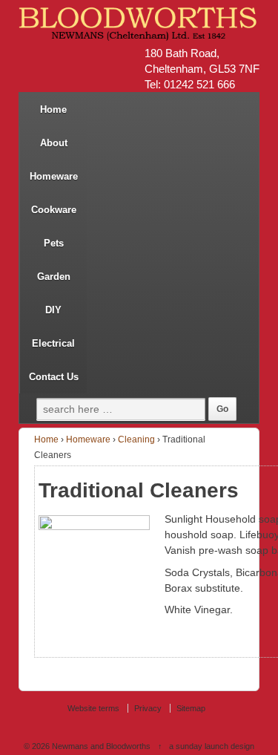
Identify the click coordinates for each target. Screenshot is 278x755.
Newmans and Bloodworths (101, 746)
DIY (53, 310)
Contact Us (54, 376)
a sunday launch (198, 746)
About (53, 142)
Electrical (53, 343)
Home (53, 109)
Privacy (148, 708)
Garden (53, 276)
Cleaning (136, 439)
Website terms (93, 708)
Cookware (53, 209)
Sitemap (190, 708)
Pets (54, 243)
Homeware (54, 176)
